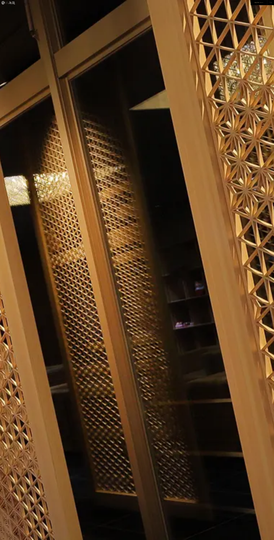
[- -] (270, 2)
